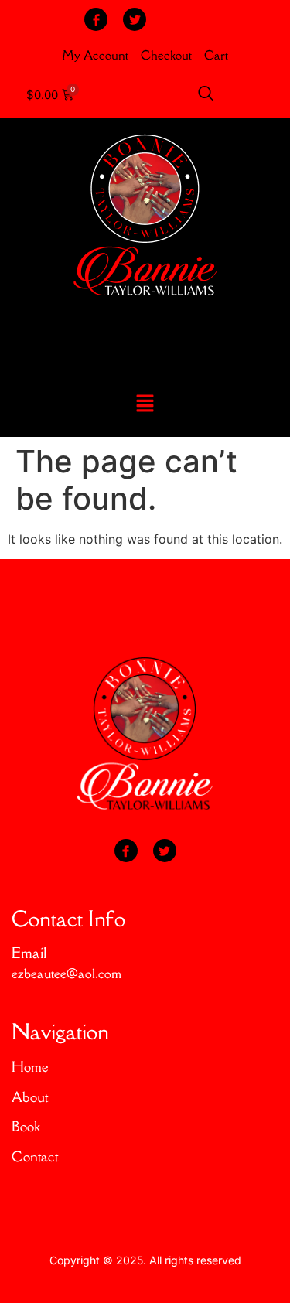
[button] (144, 404)
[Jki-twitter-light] (134, 19)
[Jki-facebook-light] (95, 19)
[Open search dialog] (205, 95)
